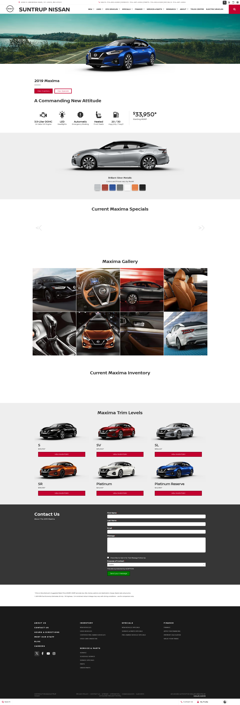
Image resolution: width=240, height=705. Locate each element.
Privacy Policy (82, 694)
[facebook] (229, 2)
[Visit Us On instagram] (237, 2)
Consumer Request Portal (110, 696)
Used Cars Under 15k (88, 639)
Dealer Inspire (200, 696)
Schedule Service (87, 656)
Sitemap (105, 694)
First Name (112, 513)
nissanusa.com (128, 694)
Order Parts (85, 668)
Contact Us (41, 628)
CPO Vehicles (111, 9)
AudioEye (140, 694)
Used (98, 9)
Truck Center (197, 9)
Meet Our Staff (44, 637)
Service (83, 653)
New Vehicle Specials (131, 627)
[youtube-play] (233, 2)
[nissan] (10, 8)
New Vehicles (85, 627)
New (90, 9)
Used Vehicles (86, 631)
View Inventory (43, 91)
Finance (138, 9)
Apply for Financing (172, 631)
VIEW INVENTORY (62, 454)
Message (111, 536)
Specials (126, 9)
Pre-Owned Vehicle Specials (134, 635)
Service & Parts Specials (132, 631)
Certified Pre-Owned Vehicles (93, 635)
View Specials (63, 91)
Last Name (112, 521)
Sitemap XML (115, 694)
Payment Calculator (172, 635)
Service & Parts (154, 9)
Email (109, 528)
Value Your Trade (171, 639)
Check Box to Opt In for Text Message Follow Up (128, 558)
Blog (37, 641)
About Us (40, 623)
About (183, 9)
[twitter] (224, 2)
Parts (82, 664)
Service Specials (87, 660)
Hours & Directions (47, 632)
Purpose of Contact (116, 561)
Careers (39, 646)
